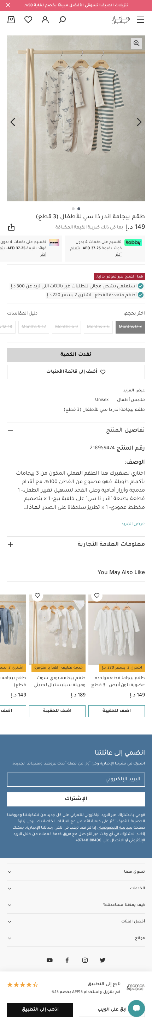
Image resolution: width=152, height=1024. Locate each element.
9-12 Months (34, 327)
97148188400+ (88, 841)
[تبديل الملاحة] (140, 20)
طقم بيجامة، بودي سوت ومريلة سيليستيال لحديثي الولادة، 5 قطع (60, 682)
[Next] (12, 122)
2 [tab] (73, 208)
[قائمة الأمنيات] (97, 596)
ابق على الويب (112, 1009)
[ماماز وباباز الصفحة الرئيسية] (120, 20)
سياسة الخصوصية (115, 828)
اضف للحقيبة (117, 711)
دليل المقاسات (22, 313)
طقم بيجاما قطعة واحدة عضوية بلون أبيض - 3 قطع (118, 682)
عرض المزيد (133, 524)
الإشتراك (76, 799)
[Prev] (139, 122)
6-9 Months (66, 327)
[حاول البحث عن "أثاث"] (62, 20)
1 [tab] (78, 208)
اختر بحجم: (134, 313)
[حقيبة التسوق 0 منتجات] (11, 20)
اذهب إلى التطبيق (40, 1009)
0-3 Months (130, 327)
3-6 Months (98, 327)
